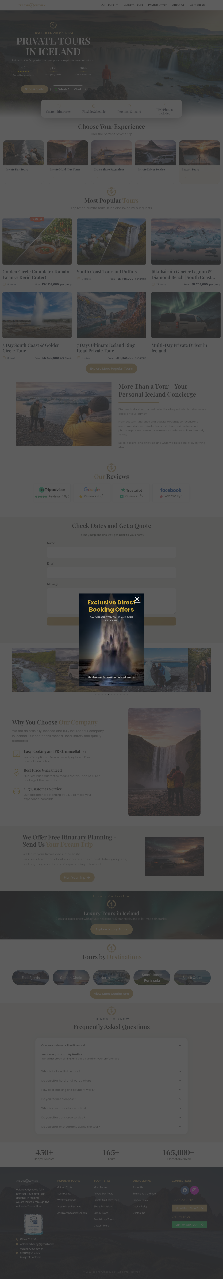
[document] (111, 639)
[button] (137, 599)
